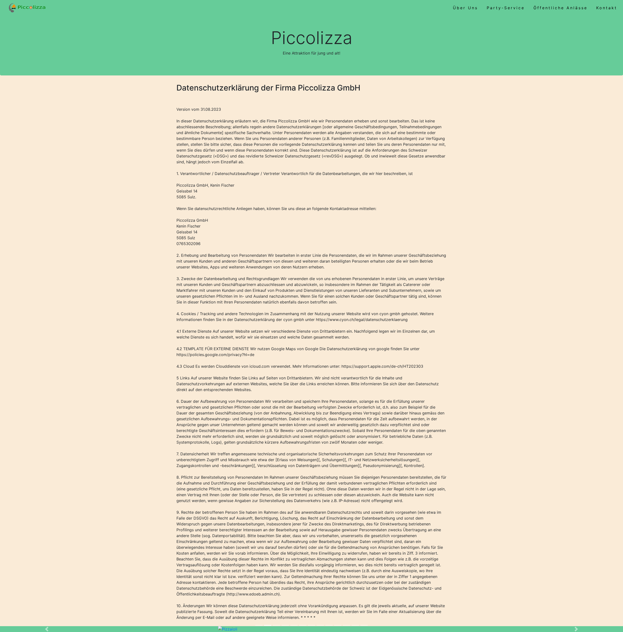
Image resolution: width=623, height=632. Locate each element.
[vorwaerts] (576, 629)
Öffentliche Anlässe (560, 7)
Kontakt (606, 7)
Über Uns (465, 7)
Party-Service (506, 7)
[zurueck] (46, 629)
